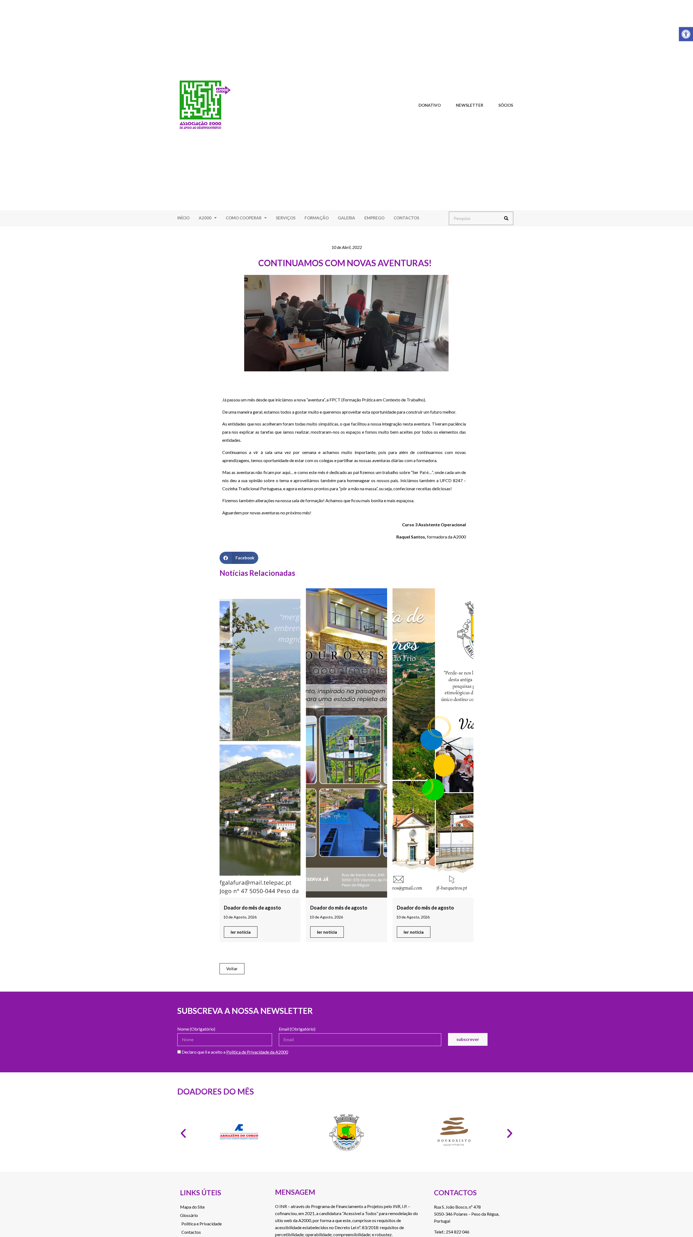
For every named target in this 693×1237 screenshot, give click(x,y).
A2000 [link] (205, 217)
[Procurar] (506, 218)
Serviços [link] (285, 217)
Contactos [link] (406, 217)
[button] (239, 558)
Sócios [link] (505, 105)
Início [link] (183, 217)
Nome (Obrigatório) (196, 1029)
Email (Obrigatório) (297, 1029)
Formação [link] (317, 217)
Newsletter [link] (469, 105)
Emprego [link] (374, 217)
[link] (686, 34)
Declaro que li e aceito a (234, 1052)
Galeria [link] (346, 217)
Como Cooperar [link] (243, 217)
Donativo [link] (430, 105)
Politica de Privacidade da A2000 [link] (257, 1051)
